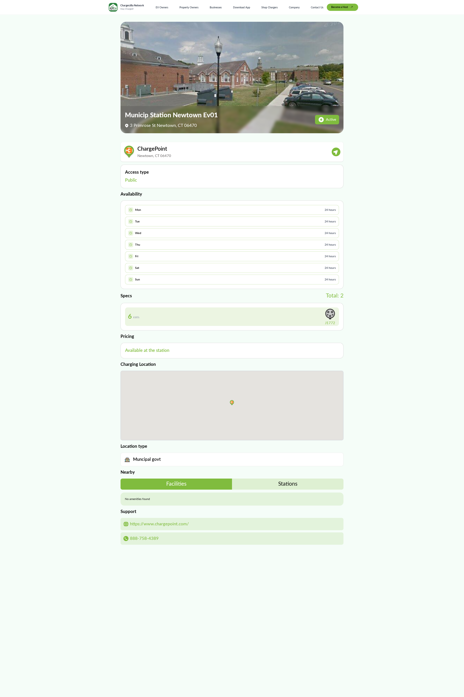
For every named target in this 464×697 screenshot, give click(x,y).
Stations (287, 484)
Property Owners (188, 7)
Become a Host (339, 7)
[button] (232, 403)
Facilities (176, 484)
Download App (241, 7)
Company (294, 7)
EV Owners (162, 7)
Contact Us (317, 7)
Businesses (216, 7)
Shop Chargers (269, 7)
